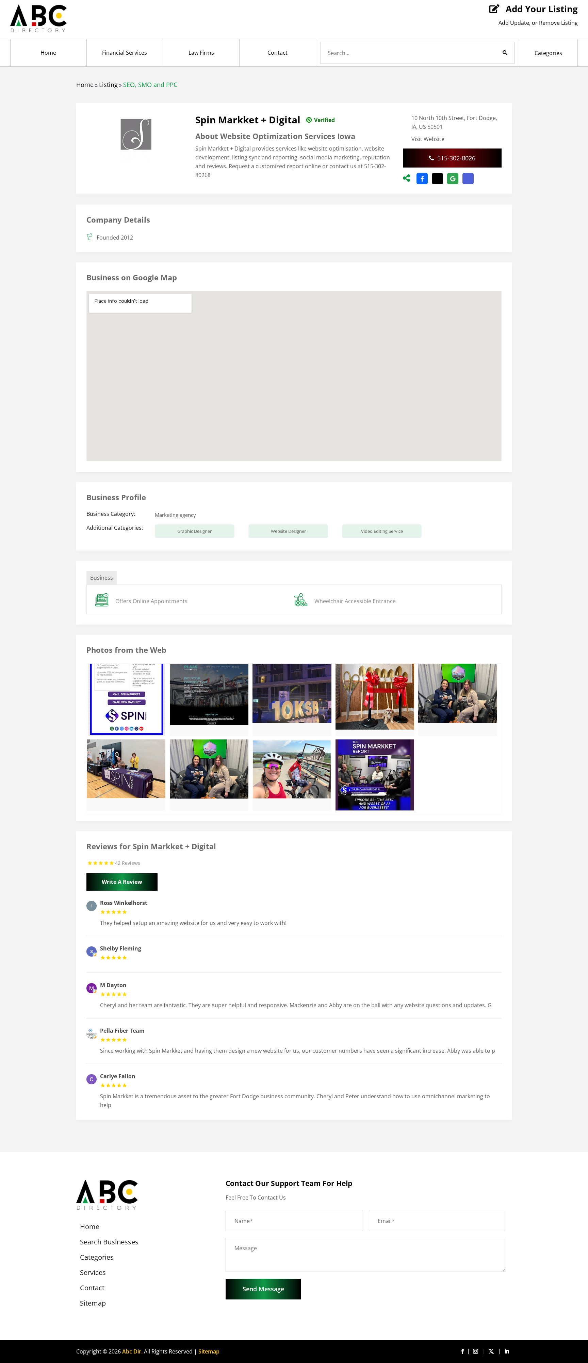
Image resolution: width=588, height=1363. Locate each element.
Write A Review (122, 882)
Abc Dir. (132, 1351)
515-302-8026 (456, 158)
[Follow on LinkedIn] (507, 1351)
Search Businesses (109, 1243)
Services (93, 1273)
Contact (277, 52)
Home (48, 52)
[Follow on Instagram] (476, 1351)
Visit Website (427, 139)
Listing (108, 85)
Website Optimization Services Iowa (287, 136)
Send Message (263, 1289)
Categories (548, 53)
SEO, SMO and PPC (150, 85)
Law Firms (201, 52)
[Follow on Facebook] (462, 1351)
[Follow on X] (492, 1351)
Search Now (493, 52)
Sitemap (93, 1304)
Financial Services (124, 52)
